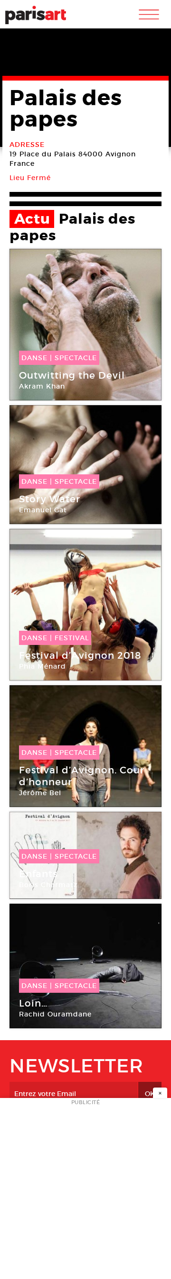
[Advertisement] (85, 1191)
